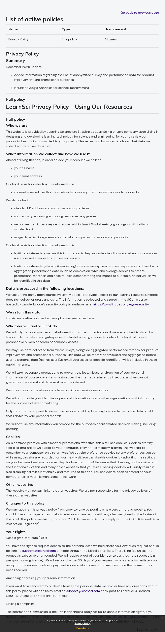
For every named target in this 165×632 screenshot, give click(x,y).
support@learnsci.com (39, 551)
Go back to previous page (140, 12)
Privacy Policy (83, 623)
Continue (82, 628)
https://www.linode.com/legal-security (121, 304)
